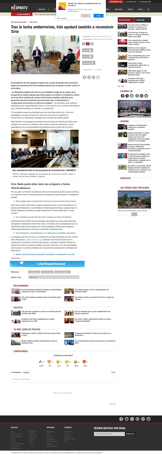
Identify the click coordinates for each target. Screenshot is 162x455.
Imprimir (89, 69)
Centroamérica (16, 448)
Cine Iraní (118, 9)
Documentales (52, 445)
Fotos (140, 9)
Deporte (31, 438)
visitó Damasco (32, 239)
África (13, 438)
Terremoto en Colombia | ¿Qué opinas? (133, 210)
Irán (12, 431)
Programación (145, 1)
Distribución (131, 1)
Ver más (121, 86)
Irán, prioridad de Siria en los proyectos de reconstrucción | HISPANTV (44, 170)
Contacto (67, 436)
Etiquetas (15, 272)
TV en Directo (115, 1)
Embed (99, 69)
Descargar (87, 62)
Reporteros (50, 438)
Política (33, 22)
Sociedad (32, 431)
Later (86, 15)
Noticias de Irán (18, 22)
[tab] (126, 20)
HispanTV (19, 7)
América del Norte (17, 443)
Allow (99, 15)
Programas (50, 431)
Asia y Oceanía (16, 436)
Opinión (49, 443)
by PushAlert (63, 18)
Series (130, 9)
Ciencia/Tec (33, 436)
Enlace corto (16, 277)
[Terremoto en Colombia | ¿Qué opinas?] (134, 200)
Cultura (31, 443)
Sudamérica (15, 445)
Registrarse (130, 433)
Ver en (86, 50)
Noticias (41, 9)
